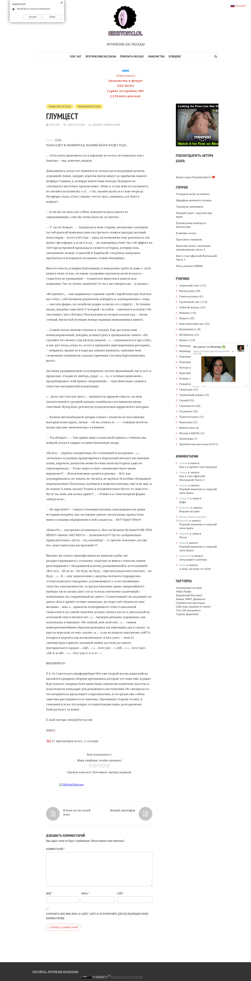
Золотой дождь (189, 307)
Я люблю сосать (186, 233)
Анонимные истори (189, 588)
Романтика (186, 384)
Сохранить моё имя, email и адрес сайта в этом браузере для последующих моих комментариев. (97, 916)
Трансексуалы (188, 417)
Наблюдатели (188, 351)
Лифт (182, 502)
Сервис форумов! (187, 614)
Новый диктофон (122, 810)
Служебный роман (191, 395)
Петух (183, 537)
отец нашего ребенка (193, 559)
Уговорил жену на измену (193, 194)
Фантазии (185, 422)
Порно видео (125, 75)
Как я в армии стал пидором (198, 467)
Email (85, 893)
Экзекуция (186, 438)
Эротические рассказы (100, 56)
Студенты (185, 411)
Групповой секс (189, 302)
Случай (183, 400)
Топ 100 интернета (188, 610)
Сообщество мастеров (190, 603)
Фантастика (186, 428)
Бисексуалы (186, 291)
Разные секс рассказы (60, 106)
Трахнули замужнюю (189, 206)
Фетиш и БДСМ (189, 433)
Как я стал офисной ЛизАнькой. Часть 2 (196, 257)
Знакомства (156, 56)
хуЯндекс (175, 56)
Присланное (187, 373)
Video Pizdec (184, 591)
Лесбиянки (186, 335)
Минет (183, 340)
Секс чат (75, 56)
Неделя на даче (189, 511)
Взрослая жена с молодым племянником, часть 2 (193, 247)
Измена (184, 313)
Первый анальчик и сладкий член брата (198, 491)
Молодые (185, 345)
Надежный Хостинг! (189, 595)
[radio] (91, 766)
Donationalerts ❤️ (203, 177)
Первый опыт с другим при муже (194, 215)
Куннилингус (187, 329)
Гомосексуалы (188, 296)
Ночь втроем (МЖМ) (189, 266)
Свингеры (185, 389)
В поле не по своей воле (76, 812)
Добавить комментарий (106, 124)
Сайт (120, 893)
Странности (187, 406)
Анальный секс (189, 285)
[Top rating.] (64, 976)
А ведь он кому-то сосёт (195, 569)
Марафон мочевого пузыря (193, 200)
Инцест (184, 318)
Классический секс (191, 324)
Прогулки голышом (189, 239)
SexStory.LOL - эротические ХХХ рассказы (55, 971)
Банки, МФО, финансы (190, 599)
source (50, 730)
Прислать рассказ (132, 56)
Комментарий (55, 849)
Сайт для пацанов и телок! (193, 606)
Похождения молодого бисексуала (191, 225)
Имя (49, 893)
